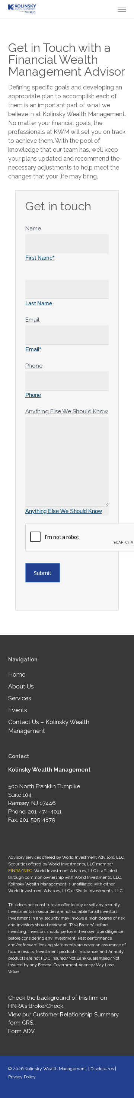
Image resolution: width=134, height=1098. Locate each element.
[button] (122, 9)
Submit (42, 572)
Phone (33, 365)
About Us (21, 686)
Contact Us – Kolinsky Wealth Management (48, 726)
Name (33, 228)
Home (16, 674)
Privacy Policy (22, 1076)
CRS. (28, 1022)
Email (32, 319)
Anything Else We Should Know (66, 411)
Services (19, 698)
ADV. (29, 1031)
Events (17, 710)
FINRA (14, 870)
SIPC (27, 870)
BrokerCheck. (46, 1006)
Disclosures (102, 1068)
